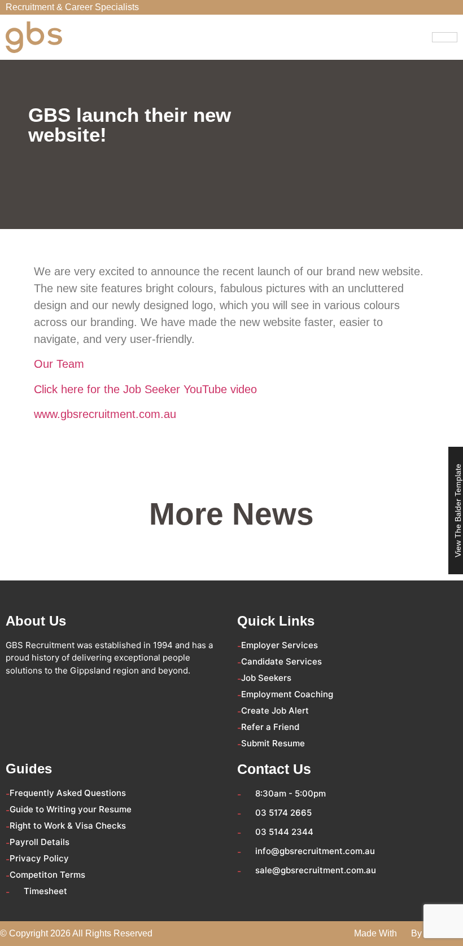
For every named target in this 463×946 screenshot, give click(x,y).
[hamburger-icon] (444, 37)
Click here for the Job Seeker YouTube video (145, 389)
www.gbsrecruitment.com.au (105, 414)
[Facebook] (16, 693)
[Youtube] (97, 693)
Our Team (59, 364)
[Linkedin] (56, 693)
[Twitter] (36, 693)
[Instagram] (77, 693)
